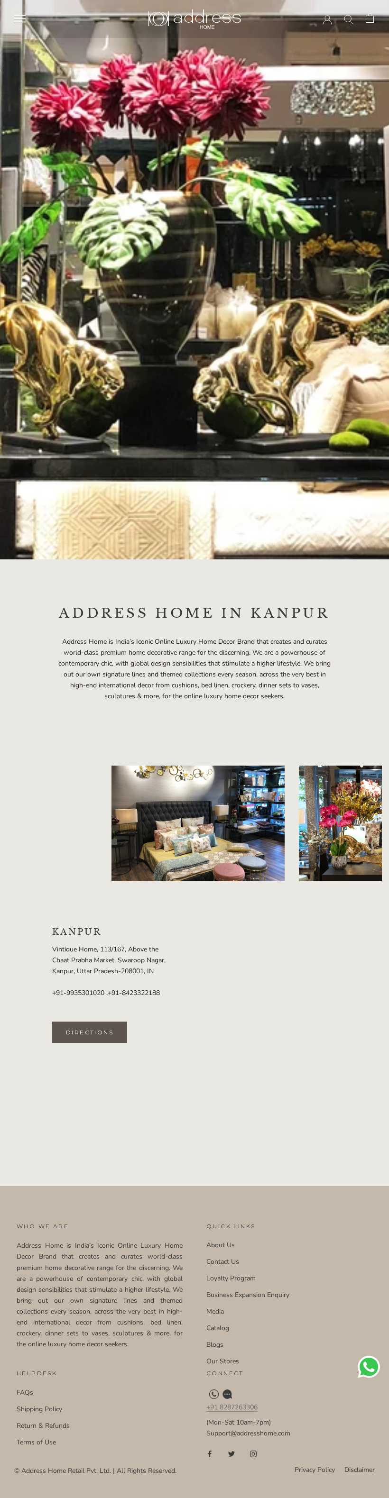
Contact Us (222, 1261)
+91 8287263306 (232, 1407)
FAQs (25, 1392)
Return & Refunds (43, 1425)
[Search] (349, 19)
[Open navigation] (20, 19)
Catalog (217, 1328)
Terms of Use (36, 1442)
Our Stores (222, 1361)
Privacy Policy (315, 1469)
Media (215, 1311)
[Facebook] (209, 1453)
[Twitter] (231, 1453)
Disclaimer (359, 1469)
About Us (220, 1245)
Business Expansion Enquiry (247, 1294)
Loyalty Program (231, 1278)
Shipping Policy (39, 1409)
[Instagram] (253, 1453)
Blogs (214, 1344)
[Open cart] (370, 18)
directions (89, 1032)
